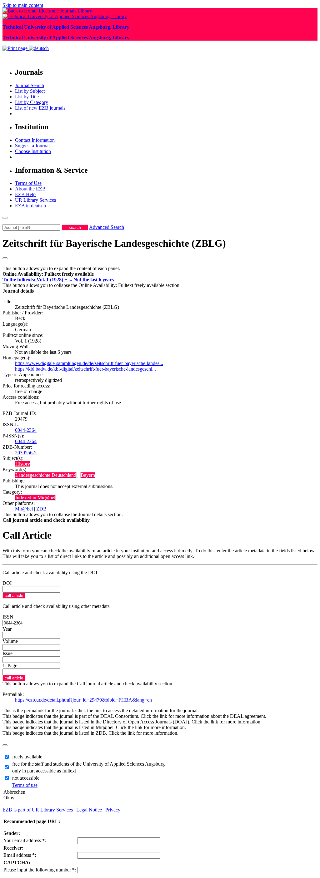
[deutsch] (39, 48)
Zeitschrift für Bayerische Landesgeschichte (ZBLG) (114, 243)
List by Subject (30, 91)
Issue (7, 653)
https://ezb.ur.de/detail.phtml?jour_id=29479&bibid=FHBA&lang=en (83, 700)
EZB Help (25, 194)
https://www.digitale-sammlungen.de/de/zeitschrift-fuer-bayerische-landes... (89, 363)
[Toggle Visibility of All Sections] (5, 258)
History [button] (22, 463)
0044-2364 (26, 430)
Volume (10, 641)
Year (7, 629)
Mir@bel (24, 508)
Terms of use (25, 785)
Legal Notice (89, 809)
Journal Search (29, 85)
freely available (27, 756)
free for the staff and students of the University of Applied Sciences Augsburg (88, 764)
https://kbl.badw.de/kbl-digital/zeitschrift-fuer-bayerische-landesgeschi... (85, 369)
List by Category (31, 102)
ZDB (41, 508)
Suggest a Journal (32, 145)
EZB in (30, 205)
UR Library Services (35, 200)
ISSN (7, 616)
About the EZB (30, 188)
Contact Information (35, 140)
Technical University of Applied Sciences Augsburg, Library (65, 27)
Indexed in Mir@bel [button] (35, 497)
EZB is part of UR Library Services (37, 809)
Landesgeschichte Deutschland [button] (45, 475)
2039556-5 (26, 452)
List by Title (27, 96)
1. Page (9, 665)
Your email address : (24, 840)
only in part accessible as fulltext (44, 770)
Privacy (112, 809)
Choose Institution (33, 151)
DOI (7, 583)
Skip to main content (22, 5)
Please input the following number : (39, 869)
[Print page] (15, 48)
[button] (48, 274)
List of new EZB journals (40, 108)
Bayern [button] (88, 475)
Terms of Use (28, 183)
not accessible (25, 778)
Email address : (19, 855)
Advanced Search (106, 227)
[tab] (160, 274)
